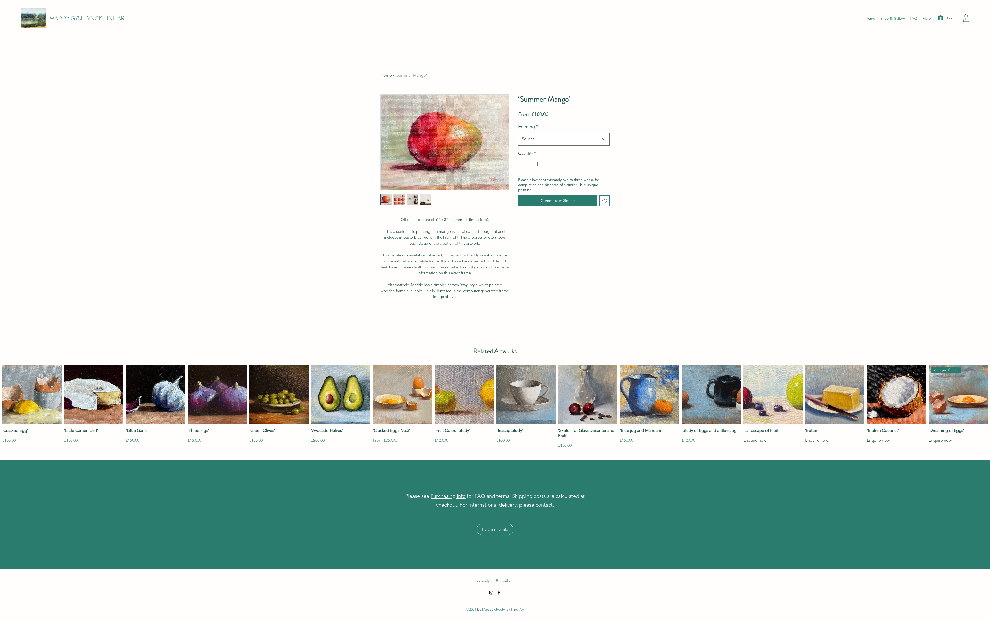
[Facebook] (498, 592)
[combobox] (564, 139)
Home (386, 75)
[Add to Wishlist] (604, 200)
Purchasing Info (448, 496)
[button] (966, 18)
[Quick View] (32, 394)
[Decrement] (522, 164)
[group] (495, 407)
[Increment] (537, 164)
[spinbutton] (530, 164)
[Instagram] (491, 592)
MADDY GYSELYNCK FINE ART (88, 18)
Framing (528, 126)
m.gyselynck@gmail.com (496, 580)
